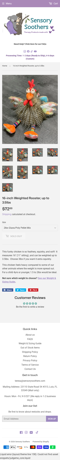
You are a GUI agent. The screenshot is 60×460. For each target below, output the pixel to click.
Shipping (6, 214)
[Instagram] (25, 52)
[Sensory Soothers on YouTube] (31, 432)
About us (30, 334)
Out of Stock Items (30, 347)
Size (4, 222)
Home (4, 66)
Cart (55, 3)
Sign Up (52, 419)
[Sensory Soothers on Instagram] (26, 432)
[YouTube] (35, 52)
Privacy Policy (30, 360)
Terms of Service (30, 364)
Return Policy (30, 356)
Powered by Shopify (41, 442)
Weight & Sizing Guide (30, 343)
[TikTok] (32, 52)
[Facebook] (28, 52)
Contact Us (30, 369)
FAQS (30, 339)
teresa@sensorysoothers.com (30, 380)
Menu (9, 3)
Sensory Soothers (22, 442)
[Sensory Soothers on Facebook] (21, 432)
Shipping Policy (30, 352)
